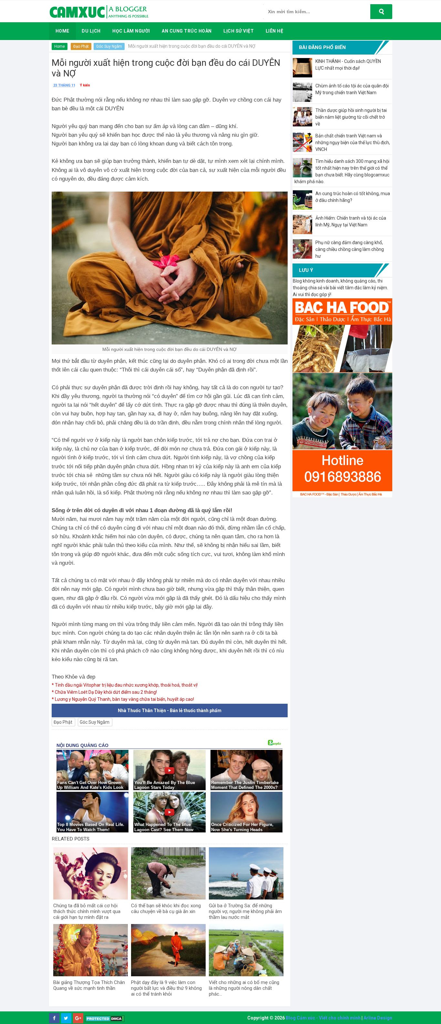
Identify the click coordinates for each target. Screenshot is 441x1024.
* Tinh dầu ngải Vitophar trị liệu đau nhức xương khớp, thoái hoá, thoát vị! (125, 685)
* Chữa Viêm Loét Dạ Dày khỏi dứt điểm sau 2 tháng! (104, 692)
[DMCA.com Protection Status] (105, 1018)
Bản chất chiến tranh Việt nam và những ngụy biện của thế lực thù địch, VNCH (352, 142)
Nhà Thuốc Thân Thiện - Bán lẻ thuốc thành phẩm (169, 710)
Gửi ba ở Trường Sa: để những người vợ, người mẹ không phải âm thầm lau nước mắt (245, 911)
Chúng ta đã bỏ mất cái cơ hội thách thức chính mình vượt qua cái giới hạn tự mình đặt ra (86, 911)
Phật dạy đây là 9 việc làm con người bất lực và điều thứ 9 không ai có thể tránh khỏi (166, 988)
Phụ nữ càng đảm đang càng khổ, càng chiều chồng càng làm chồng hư (349, 249)
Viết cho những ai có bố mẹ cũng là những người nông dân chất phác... (244, 988)
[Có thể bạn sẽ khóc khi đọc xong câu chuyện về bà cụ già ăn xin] (168, 873)
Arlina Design (378, 1017)
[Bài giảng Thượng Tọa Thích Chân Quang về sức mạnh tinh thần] (90, 950)
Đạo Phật (81, 46)
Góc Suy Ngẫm (109, 46)
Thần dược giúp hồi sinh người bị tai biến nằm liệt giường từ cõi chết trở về (351, 117)
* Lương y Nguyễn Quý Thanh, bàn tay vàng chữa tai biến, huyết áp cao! (123, 699)
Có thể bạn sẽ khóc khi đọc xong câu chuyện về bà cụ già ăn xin (166, 908)
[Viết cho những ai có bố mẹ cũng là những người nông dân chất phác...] (246, 950)
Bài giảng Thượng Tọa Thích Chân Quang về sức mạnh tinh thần (89, 985)
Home (59, 46)
